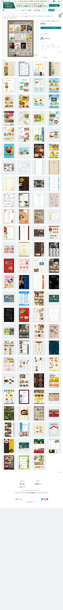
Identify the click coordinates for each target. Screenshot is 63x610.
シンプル (43, 44)
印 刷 (42, 49)
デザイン (49, 46)
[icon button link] (56, 10)
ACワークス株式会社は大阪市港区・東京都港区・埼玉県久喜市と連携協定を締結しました (32, 1)
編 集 (54, 46)
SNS (55, 1)
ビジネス (43, 46)
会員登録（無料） (50, 16)
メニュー (47, 34)
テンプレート (17, 10)
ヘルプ (60, 1)
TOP (41, 41)
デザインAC (34, 501)
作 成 (58, 46)
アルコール (52, 44)
